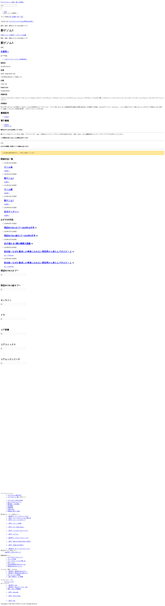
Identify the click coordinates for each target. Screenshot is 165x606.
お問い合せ (11, 509)
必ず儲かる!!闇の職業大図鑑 (17, 243)
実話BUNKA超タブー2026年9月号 (19, 235)
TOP (5, 11)
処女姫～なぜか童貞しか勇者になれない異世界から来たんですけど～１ (38, 263)
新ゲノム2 (9, 178)
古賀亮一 (5, 51)
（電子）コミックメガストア (16, 520)
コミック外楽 (12, 559)
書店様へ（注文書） (14, 504)
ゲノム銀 (8, 189)
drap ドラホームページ (14, 502)
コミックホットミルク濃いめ (16, 561)
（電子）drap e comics (14, 596)
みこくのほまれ (9, 255)
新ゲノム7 (9, 200)
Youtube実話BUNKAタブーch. (17, 564)
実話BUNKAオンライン (15, 566)
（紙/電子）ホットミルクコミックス (19, 548)
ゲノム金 (8, 167)
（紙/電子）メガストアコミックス (18, 538)
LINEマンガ (7, 126)
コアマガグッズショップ (15, 557)
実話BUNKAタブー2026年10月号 (19, 227)
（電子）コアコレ (13, 534)
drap (22, 16)
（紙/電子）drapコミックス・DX (18, 587)
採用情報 (10, 507)
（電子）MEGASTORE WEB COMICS (19, 541)
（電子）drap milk (13, 592)
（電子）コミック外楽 (14, 523)
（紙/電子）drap (12, 585)
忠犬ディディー (11, 212)
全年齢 (14, 16)
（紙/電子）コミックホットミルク (18, 516)
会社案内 (10, 506)
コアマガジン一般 (13, 497)
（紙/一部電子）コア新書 (15, 576)
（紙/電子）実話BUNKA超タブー (18, 573)
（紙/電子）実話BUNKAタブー (17, 571)
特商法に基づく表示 (14, 511)
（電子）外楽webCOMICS (15, 545)
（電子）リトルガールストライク (18, 530)
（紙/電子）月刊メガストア (12, 552)
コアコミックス (9, 581)
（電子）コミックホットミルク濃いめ (19, 518)
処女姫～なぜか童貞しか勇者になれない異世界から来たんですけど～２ (38, 251)
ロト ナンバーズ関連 (14, 575)
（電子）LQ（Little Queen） (16, 527)
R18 (18, 16)
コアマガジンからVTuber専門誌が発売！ (21, 21)
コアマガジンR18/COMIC (15, 500)
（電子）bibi (11, 600)
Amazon (6, 116)
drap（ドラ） (11, 562)
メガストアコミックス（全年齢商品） (16, 59)
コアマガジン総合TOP (14, 495)
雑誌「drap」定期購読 (14, 589)
